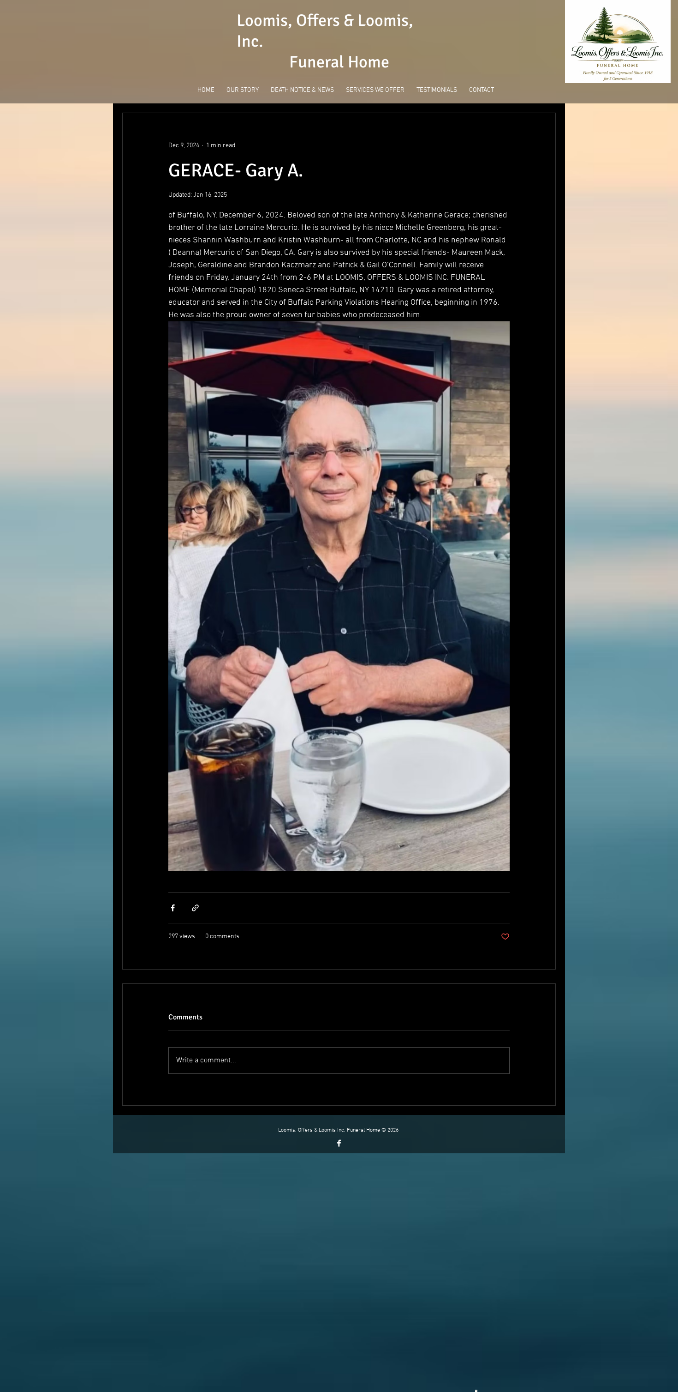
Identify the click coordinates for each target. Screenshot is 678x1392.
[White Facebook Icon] (339, 1143)
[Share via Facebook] (172, 908)
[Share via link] (195, 908)
